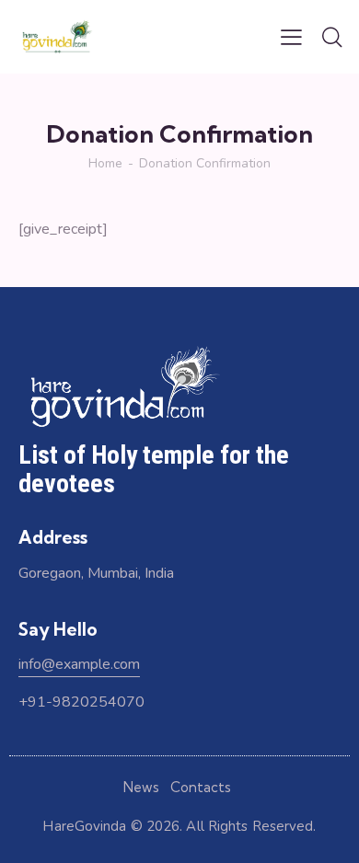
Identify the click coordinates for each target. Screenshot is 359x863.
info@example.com (79, 664)
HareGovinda (84, 826)
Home (105, 163)
